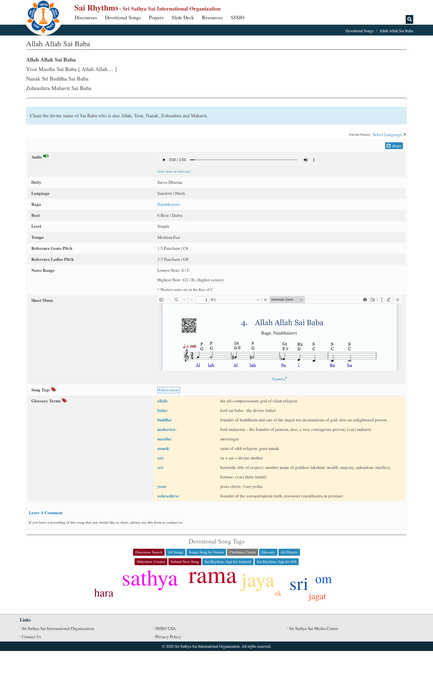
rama (212, 574)
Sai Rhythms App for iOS (276, 561)
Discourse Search (148, 551)
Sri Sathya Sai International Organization (58, 628)
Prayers (156, 17)
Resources (212, 17)
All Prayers (289, 551)
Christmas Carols (242, 551)
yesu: (162, 486)
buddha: (164, 420)
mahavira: (167, 429)
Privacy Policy (168, 636)
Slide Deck (183, 17)
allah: (162, 401)
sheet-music (169, 389)
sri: (160, 467)
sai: (160, 458)
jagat (317, 595)
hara (104, 592)
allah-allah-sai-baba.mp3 (174, 171)
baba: (162, 410)
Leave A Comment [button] (46, 512)
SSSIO (237, 17)
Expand (277, 378)
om (323, 578)
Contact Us (31, 636)
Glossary (268, 551)
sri (298, 582)
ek (278, 593)
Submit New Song (185, 561)
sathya (150, 577)
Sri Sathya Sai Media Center (313, 628)
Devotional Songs (123, 17)
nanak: (163, 448)
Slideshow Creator (151, 561)
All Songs (175, 551)
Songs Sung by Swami (206, 551)
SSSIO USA (165, 628)
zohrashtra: (168, 496)
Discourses (86, 17)
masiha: (164, 439)
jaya (257, 578)
